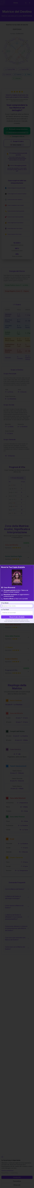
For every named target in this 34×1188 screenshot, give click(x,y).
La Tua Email (5, 609)
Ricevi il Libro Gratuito (17, 617)
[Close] (32, 567)
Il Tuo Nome (4, 603)
